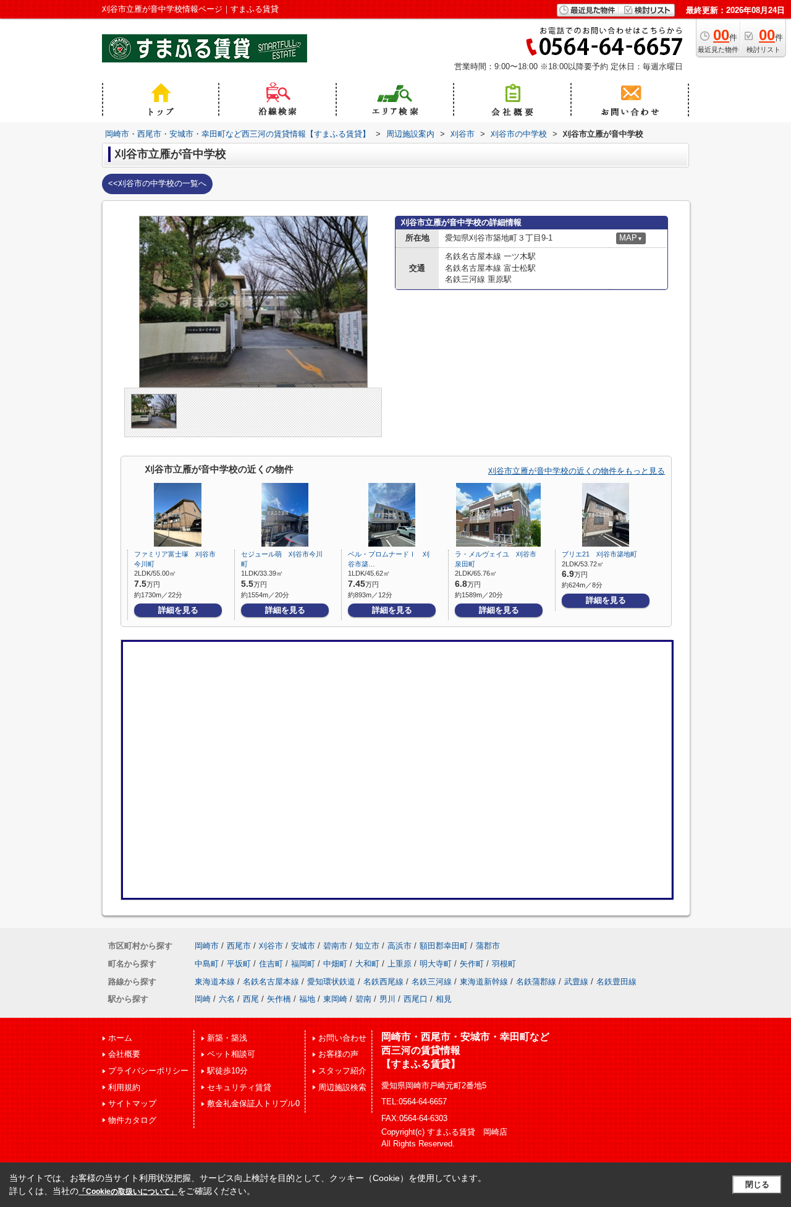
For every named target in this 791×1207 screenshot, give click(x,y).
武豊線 (576, 981)
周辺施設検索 (342, 1087)
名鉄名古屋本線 (271, 981)
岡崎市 (207, 945)
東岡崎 (335, 999)
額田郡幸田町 (444, 945)
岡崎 (203, 999)
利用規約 (124, 1087)
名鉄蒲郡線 (536, 981)
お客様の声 (338, 1054)
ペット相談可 (231, 1054)
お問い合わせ (342, 1038)
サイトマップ (132, 1103)
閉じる (757, 1184)
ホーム (120, 1038)
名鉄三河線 (432, 981)
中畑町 (335, 963)
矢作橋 (279, 999)
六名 (227, 999)
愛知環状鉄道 (331, 981)
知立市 (367, 945)
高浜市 (399, 945)
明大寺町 (436, 963)
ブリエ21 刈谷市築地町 (599, 554)
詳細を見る (178, 610)
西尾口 (416, 999)
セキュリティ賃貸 (239, 1087)
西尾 (251, 999)
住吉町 (271, 963)
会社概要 (124, 1054)
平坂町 (239, 963)
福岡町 (303, 963)
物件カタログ (132, 1120)
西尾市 (239, 945)
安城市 (303, 945)
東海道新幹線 (484, 981)
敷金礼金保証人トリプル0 (253, 1103)
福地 (307, 999)
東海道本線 (215, 981)
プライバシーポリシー (148, 1070)
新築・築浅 (227, 1038)
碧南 (363, 999)
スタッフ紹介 (342, 1070)
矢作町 (472, 963)
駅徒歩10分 (227, 1070)
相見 (444, 999)
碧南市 (335, 945)
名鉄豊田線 (616, 981)
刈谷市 (271, 945)
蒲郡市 (488, 945)
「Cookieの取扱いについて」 (127, 1191)
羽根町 (504, 963)
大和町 (367, 963)
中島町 (207, 963)
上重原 (399, 963)
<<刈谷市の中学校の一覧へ (157, 183)
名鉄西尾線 (383, 981)
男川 (387, 999)
